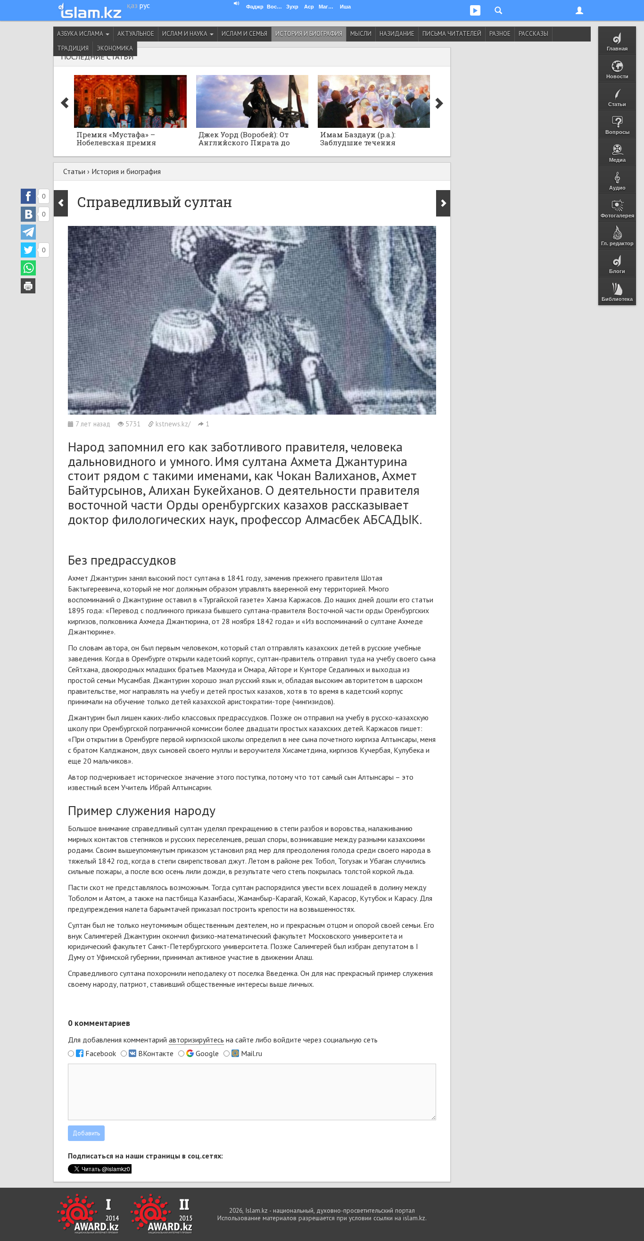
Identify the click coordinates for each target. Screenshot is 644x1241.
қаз (132, 5)
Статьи (74, 171)
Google (207, 1053)
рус (145, 5)
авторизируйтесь (196, 1039)
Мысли (361, 34)
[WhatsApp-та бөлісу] (28, 267)
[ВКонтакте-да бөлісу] (28, 214)
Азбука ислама (81, 34)
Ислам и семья (244, 34)
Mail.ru (251, 1053)
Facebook (100, 1053)
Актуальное (135, 34)
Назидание (397, 34)
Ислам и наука (185, 34)
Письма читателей (451, 34)
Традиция (73, 48)
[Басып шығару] (28, 285)
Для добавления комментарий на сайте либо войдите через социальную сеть (223, 1039)
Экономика (115, 48)
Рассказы (533, 34)
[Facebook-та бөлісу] (28, 196)
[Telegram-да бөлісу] (28, 232)
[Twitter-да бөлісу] (28, 250)
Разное (500, 34)
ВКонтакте (155, 1053)
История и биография (308, 34)
